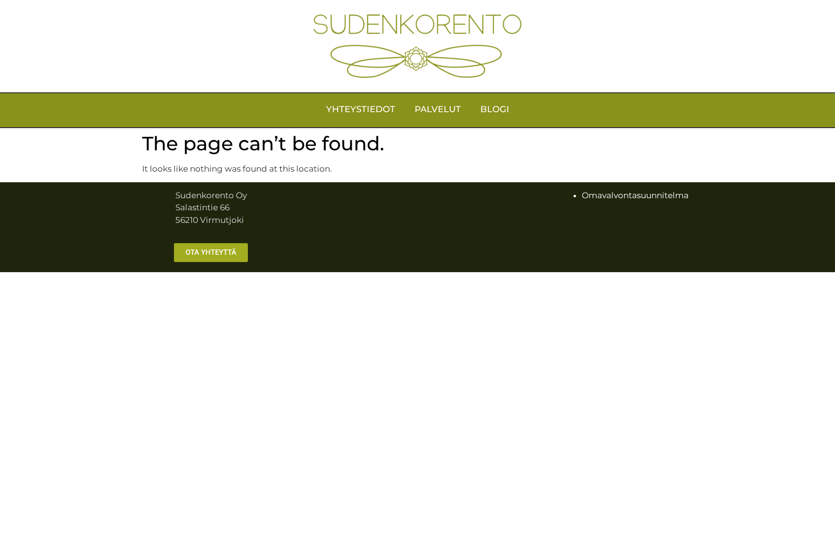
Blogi (494, 109)
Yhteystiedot (360, 109)
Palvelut (438, 109)
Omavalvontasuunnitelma (635, 195)
